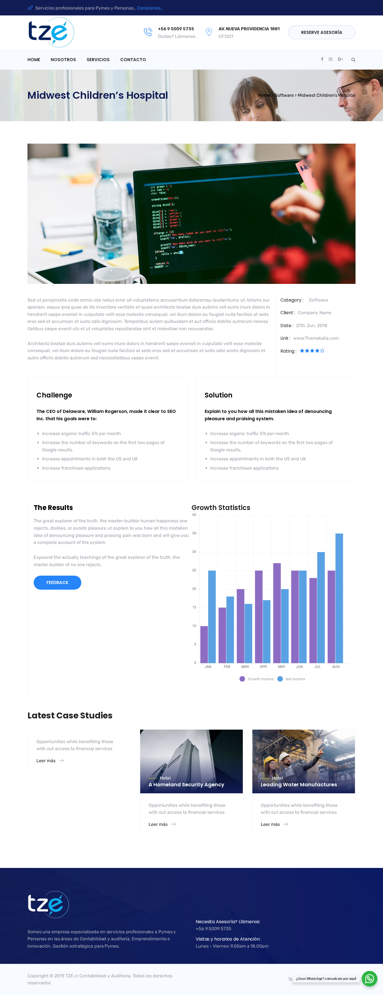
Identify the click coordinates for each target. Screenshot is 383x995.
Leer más (46, 760)
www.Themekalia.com (316, 338)
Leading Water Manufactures (299, 784)
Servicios (98, 60)
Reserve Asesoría (321, 32)
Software (318, 300)
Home (33, 60)
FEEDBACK (57, 582)
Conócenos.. (150, 8)
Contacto (133, 60)
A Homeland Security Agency (186, 784)
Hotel (165, 778)
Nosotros (63, 60)
